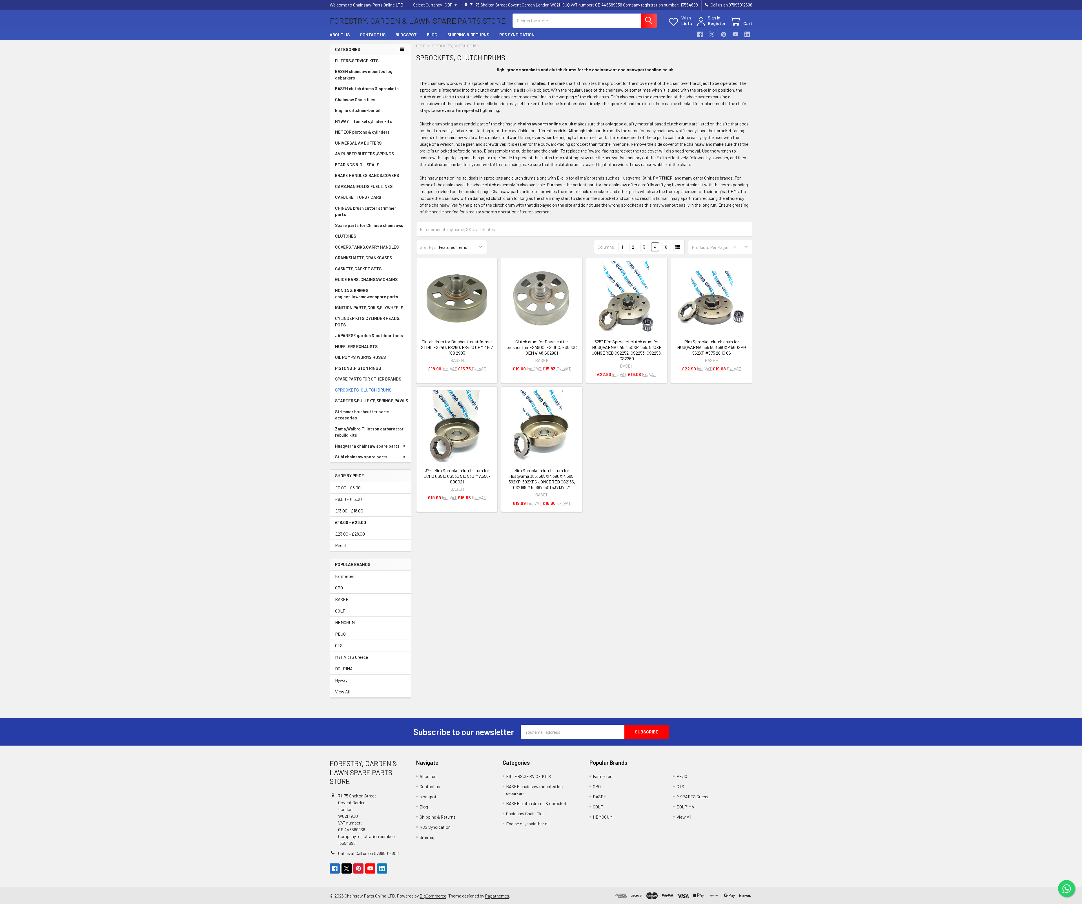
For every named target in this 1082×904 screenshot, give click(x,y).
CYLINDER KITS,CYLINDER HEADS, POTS (367, 321)
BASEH (342, 599)
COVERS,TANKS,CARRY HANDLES (367, 246)
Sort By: (427, 247)
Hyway (341, 680)
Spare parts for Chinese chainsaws (369, 225)
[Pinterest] (724, 34)
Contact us (372, 34)
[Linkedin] (747, 34)
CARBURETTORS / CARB (358, 197)
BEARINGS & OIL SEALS (357, 164)
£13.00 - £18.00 (349, 510)
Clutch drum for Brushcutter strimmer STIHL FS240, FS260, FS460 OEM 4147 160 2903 (457, 347)
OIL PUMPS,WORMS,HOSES (360, 357)
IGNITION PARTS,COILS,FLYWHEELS (369, 307)
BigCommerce (433, 895)
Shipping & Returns (468, 34)
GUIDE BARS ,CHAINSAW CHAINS (366, 279)
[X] (712, 34)
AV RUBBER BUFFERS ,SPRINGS (364, 153)
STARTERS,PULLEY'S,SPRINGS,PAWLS (371, 400)
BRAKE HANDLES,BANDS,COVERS (367, 175)
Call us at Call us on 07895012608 (368, 853)
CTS (339, 645)
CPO (339, 587)
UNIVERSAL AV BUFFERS (358, 142)
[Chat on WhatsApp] (1066, 888)
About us (340, 34)
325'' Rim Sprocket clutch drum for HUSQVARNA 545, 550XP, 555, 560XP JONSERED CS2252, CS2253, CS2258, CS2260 (627, 350)
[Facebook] (700, 34)
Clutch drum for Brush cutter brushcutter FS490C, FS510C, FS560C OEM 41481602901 (542, 347)
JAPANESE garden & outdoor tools (369, 335)
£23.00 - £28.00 (350, 533)
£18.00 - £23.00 (350, 522)
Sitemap (428, 837)
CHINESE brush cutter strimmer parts (365, 211)
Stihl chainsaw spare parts (361, 456)
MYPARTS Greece (351, 657)
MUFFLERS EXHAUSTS (356, 346)
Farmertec (344, 576)
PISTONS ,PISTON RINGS (358, 368)
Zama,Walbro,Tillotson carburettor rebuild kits (369, 432)
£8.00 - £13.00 (348, 499)
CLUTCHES (345, 235)
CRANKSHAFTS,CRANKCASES (363, 257)
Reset (340, 545)
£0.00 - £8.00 (348, 487)
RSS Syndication (517, 34)
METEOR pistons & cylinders (362, 131)
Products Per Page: (710, 247)
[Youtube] (735, 34)
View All (342, 691)
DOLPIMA (344, 668)
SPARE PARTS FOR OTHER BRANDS (368, 378)
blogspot (406, 34)
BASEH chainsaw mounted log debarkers (364, 74)
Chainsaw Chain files (355, 99)
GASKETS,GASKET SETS (358, 268)
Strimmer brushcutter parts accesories (362, 415)
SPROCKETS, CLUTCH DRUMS (363, 389)
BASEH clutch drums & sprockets (367, 88)
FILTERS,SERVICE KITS (356, 60)
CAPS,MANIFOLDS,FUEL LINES (364, 186)
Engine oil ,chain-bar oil (357, 110)
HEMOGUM (345, 622)
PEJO (340, 633)
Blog (432, 34)
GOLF (340, 610)
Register (717, 23)
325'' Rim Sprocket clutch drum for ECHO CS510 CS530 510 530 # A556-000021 (457, 476)
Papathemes (497, 895)
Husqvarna (630, 177)
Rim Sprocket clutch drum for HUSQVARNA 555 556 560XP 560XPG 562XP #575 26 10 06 (711, 347)
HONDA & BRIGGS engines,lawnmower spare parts (366, 293)
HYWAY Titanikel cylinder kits (363, 121)
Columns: (607, 246)
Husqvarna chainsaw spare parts (367, 445)
